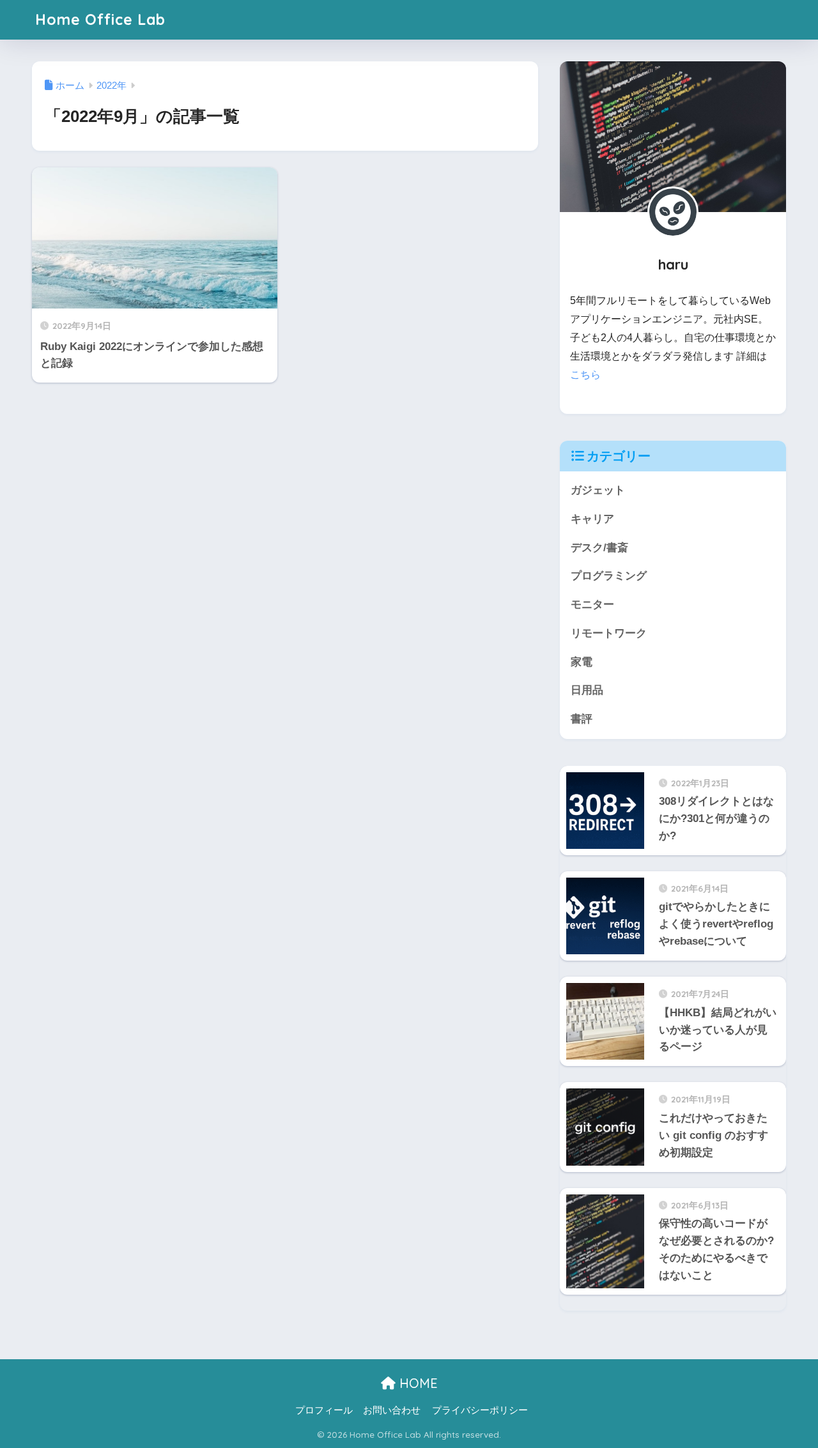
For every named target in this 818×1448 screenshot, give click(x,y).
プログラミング (609, 576)
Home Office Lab (100, 19)
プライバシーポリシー (480, 1410)
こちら (585, 374)
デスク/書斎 (599, 548)
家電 (581, 662)
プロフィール (324, 1410)
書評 (581, 719)
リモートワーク (609, 633)
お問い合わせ (392, 1410)
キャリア (592, 519)
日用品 (587, 690)
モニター (592, 604)
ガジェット (598, 490)
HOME (417, 1383)
